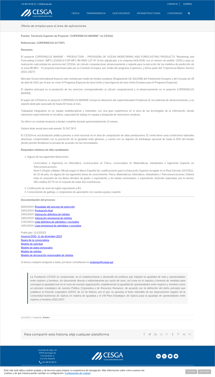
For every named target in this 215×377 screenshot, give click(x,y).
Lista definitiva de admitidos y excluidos (57, 222)
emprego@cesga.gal (101, 262)
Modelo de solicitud (32, 244)
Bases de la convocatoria (35, 240)
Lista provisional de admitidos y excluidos (58, 225)
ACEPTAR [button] (191, 372)
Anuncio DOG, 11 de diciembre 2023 (41, 236)
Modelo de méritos (31, 251)
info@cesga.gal (45, 4)
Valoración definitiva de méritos (52, 214)
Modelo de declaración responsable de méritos (47, 255)
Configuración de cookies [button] (78, 373)
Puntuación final (44, 210)
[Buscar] (189, 13)
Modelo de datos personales (37, 247)
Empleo (46, 317)
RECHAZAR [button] (204, 372)
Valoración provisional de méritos (53, 218)
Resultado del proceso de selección (55, 206)
